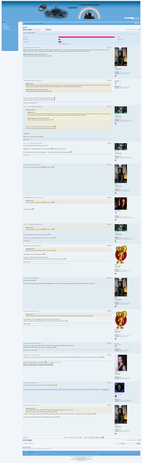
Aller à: (117, 443)
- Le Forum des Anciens (86, 459)
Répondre (24, 29)
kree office (28, 80)
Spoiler (24, 27)
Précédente (25, 437)
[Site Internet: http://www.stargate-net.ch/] (115, 123)
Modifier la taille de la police (138, 23)
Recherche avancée (135, 19)
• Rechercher (6, 26)
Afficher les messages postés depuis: (71, 437)
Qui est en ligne (26, 447)
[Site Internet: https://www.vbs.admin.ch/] (115, 76)
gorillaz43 (28, 106)
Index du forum (28, 23)
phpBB (76, 456)
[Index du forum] (71, 20)
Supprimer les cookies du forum (113, 454)
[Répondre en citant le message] (109, 47)
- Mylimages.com (86, 458)
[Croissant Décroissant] (99, 437)
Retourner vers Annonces (28, 443)
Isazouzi (116, 371)
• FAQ (4, 24)
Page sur (134, 29)
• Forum (4, 23)
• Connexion (5, 28)
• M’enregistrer (6, 27)
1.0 (82, 460)
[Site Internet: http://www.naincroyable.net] (115, 220)
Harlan (27, 245)
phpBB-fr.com (83, 457)
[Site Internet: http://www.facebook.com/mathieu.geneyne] (115, 273)
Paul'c (27, 47)
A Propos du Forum (35, 23)
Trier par (88, 437)
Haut (139, 77)
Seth (26, 382)
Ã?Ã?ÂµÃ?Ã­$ (28, 197)
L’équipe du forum (102, 454)
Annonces (42, 23)
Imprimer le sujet (136, 23)
